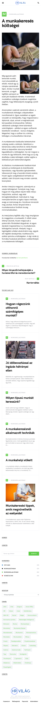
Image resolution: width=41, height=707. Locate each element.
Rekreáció (15, 645)
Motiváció (6, 624)
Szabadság (32, 645)
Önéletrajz (28, 663)
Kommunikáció (32, 615)
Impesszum (6, 701)
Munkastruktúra (31, 632)
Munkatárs (6, 637)
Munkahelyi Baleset (19, 628)
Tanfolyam (27, 650)
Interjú (11, 611)
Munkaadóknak (10, 568)
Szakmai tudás (16, 650)
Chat (11, 607)
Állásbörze (6, 663)
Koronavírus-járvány (9, 619)
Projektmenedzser (30, 641)
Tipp (4, 654)
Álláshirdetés (17, 663)
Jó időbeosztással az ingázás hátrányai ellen (19, 366)
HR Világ (7, 565)
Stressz (23, 645)
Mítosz (27, 637)
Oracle (5, 641)
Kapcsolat (25, 701)
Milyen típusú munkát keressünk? (20, 400)
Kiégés (22, 615)
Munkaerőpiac (25, 624)
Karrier (14, 615)
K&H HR (5, 615)
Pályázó (5, 645)
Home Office (29, 607)
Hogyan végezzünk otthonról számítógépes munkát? (18, 309)
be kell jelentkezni (22, 258)
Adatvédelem (34, 701)
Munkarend (19, 632)
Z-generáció (18, 658)
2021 (4, 607)
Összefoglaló (7, 667)
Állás (26, 658)
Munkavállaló (18, 637)
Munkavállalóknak (11, 572)
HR (4, 611)
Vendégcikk (8, 576)
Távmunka (13, 654)
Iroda (18, 611)
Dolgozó (19, 607)
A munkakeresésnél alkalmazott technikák (20, 431)
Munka (15, 624)
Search (34, 553)
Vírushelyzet (7, 658)
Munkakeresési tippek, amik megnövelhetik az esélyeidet (20, 509)
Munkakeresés (7, 632)
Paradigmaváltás (16, 641)
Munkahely (6, 628)
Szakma (5, 650)
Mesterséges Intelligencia (26, 619)
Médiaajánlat (16, 701)
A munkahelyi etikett (19, 460)
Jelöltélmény (27, 611)
